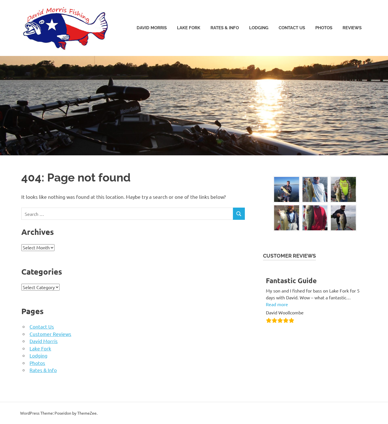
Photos (323, 27)
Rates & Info (224, 27)
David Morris (152, 27)
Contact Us (292, 27)
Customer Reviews (50, 334)
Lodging (258, 27)
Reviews (352, 27)
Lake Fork (188, 27)
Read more (277, 304)
